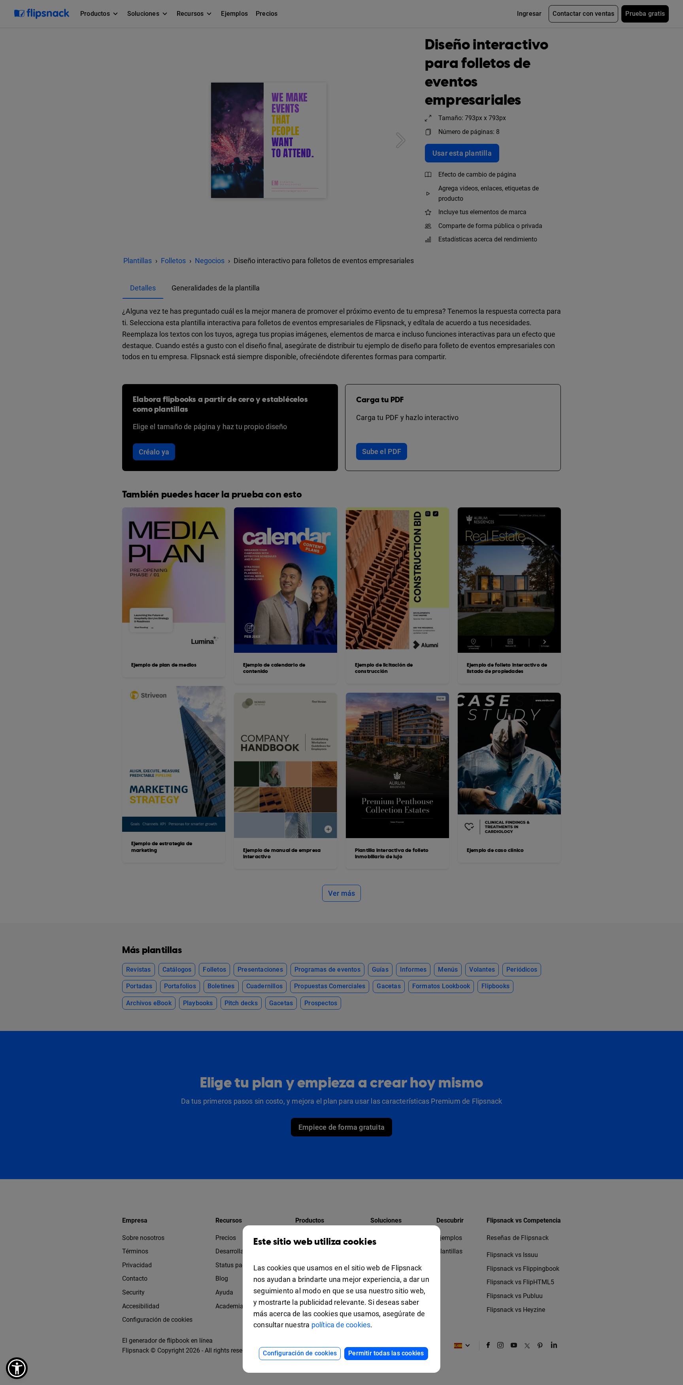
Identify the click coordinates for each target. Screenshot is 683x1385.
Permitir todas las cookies (386, 1353)
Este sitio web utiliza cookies (314, 1242)
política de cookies (341, 1325)
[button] (17, 1368)
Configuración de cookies (300, 1353)
